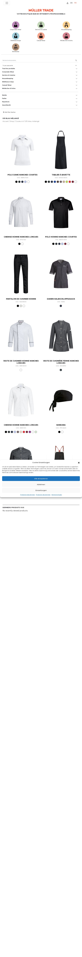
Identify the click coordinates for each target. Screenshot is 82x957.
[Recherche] (76, 60)
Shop (12, 121)
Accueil (5, 121)
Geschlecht (6, 105)
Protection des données (27, 495)
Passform (5, 102)
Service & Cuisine (41, 29)
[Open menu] (7, 3)
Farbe (4, 98)
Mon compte (67, 3)
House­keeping (66, 29)
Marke (4, 95)
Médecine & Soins (66, 40)
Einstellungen (41, 490)
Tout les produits (8, 68)
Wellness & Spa (15, 40)
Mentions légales (56, 495)
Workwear (15, 51)
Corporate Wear (15, 29)
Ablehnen (41, 484)
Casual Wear (41, 40)
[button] (79, 462)
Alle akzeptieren (41, 478)
